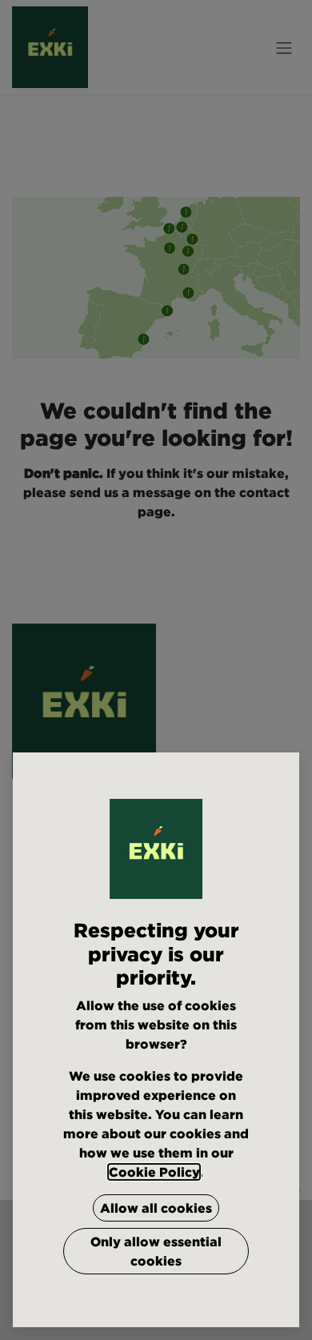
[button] (156, 1208)
